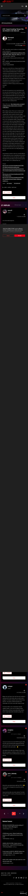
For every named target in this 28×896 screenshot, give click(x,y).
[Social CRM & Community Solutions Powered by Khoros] (23, 893)
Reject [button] (8, 235)
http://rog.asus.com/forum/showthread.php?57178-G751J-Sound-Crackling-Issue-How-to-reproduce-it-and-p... (14, 170)
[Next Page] (23, 813)
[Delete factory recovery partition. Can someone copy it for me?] (23, 205)
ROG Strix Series (6, 828)
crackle (5, 187)
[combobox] (14, 15)
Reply (14, 197)
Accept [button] (19, 235)
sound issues (13, 187)
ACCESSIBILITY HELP (6, 875)
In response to (16, 734)
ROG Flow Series (6, 838)
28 (19, 813)
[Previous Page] (4, 813)
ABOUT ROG (4, 873)
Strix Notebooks (17, 183)
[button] (4, 192)
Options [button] (26, 23)
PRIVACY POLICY (18, 883)
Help (22, 6)
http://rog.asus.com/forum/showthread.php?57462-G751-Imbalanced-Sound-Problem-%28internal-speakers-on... (13, 179)
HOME (8, 873)
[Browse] (2, 6)
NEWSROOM (13, 873)
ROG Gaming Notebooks (7, 23)
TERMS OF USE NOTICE (10, 883)
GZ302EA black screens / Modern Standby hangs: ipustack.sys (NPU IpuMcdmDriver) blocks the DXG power (13, 835)
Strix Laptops (9, 183)
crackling (9, 187)
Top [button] (2, 892)
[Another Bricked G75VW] (25, 205)
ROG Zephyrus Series (7, 855)
